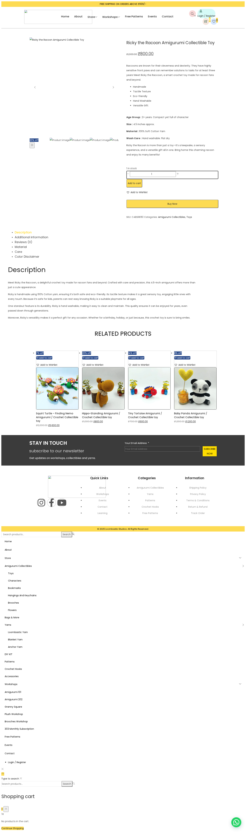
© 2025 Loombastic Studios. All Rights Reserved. (123, 529)
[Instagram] (41, 502)
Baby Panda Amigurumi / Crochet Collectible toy (190, 415)
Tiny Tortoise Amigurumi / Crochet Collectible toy (145, 415)
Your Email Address (136, 443)
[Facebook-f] (51, 502)
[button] (137, 192)
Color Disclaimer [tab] (27, 256)
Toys (189, 217)
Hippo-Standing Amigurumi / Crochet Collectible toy (101, 415)
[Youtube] (61, 502)
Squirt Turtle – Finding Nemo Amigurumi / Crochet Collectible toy (57, 417)
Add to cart (134, 183)
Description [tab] (23, 232)
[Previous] (35, 87)
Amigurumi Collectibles (171, 217)
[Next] (113, 87)
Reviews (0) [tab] (23, 242)
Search (67, 534)
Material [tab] (21, 247)
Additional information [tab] (31, 237)
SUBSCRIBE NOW (210, 451)
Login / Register (206, 16)
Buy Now (172, 203)
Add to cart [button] (45, 357)
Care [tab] (18, 252)
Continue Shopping (12, 828)
